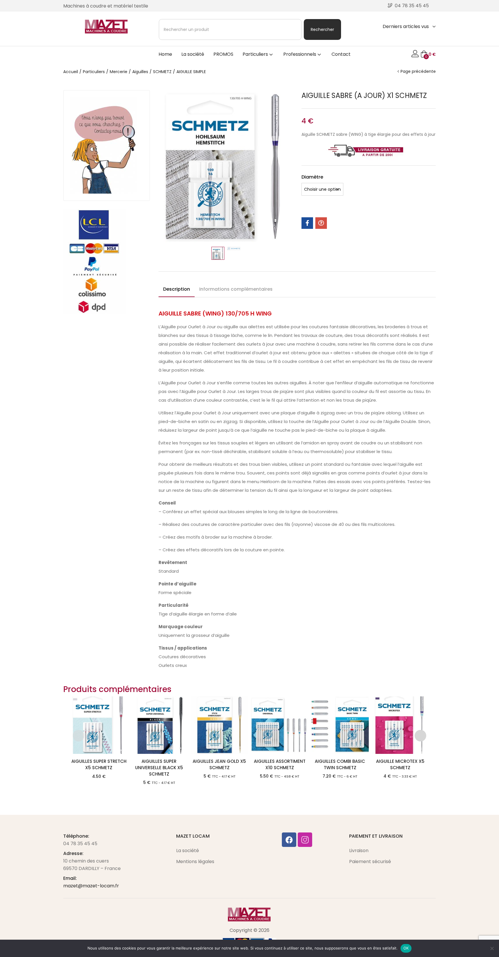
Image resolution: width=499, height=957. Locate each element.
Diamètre (312, 177)
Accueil (70, 72)
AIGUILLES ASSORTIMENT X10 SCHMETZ (280, 764)
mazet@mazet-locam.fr (91, 885)
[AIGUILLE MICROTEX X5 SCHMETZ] (400, 725)
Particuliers (256, 54)
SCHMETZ (162, 72)
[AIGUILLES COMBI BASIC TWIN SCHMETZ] (340, 725)
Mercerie (118, 72)
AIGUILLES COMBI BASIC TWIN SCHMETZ (340, 764)
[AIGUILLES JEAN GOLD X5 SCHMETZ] (219, 725)
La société (192, 54)
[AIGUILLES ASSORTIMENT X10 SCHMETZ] (279, 725)
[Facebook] (289, 839)
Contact (341, 54)
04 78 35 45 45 (80, 843)
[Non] (492, 948)
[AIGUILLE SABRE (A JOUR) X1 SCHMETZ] (307, 223)
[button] (428, 54)
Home (165, 54)
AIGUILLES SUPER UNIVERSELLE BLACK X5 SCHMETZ (159, 767)
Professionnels (300, 54)
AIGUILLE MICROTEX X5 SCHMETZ (400, 764)
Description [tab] (176, 289)
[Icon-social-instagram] (305, 839)
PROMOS (223, 54)
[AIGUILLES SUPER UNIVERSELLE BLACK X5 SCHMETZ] (159, 725)
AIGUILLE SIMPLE (191, 72)
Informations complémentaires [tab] (236, 289)
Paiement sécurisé (370, 861)
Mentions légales (195, 861)
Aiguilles (140, 72)
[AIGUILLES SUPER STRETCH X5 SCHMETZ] (99, 725)
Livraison (358, 850)
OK (406, 948)
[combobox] (230, 29)
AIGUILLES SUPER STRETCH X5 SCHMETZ (98, 764)
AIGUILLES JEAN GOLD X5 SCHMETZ (219, 764)
